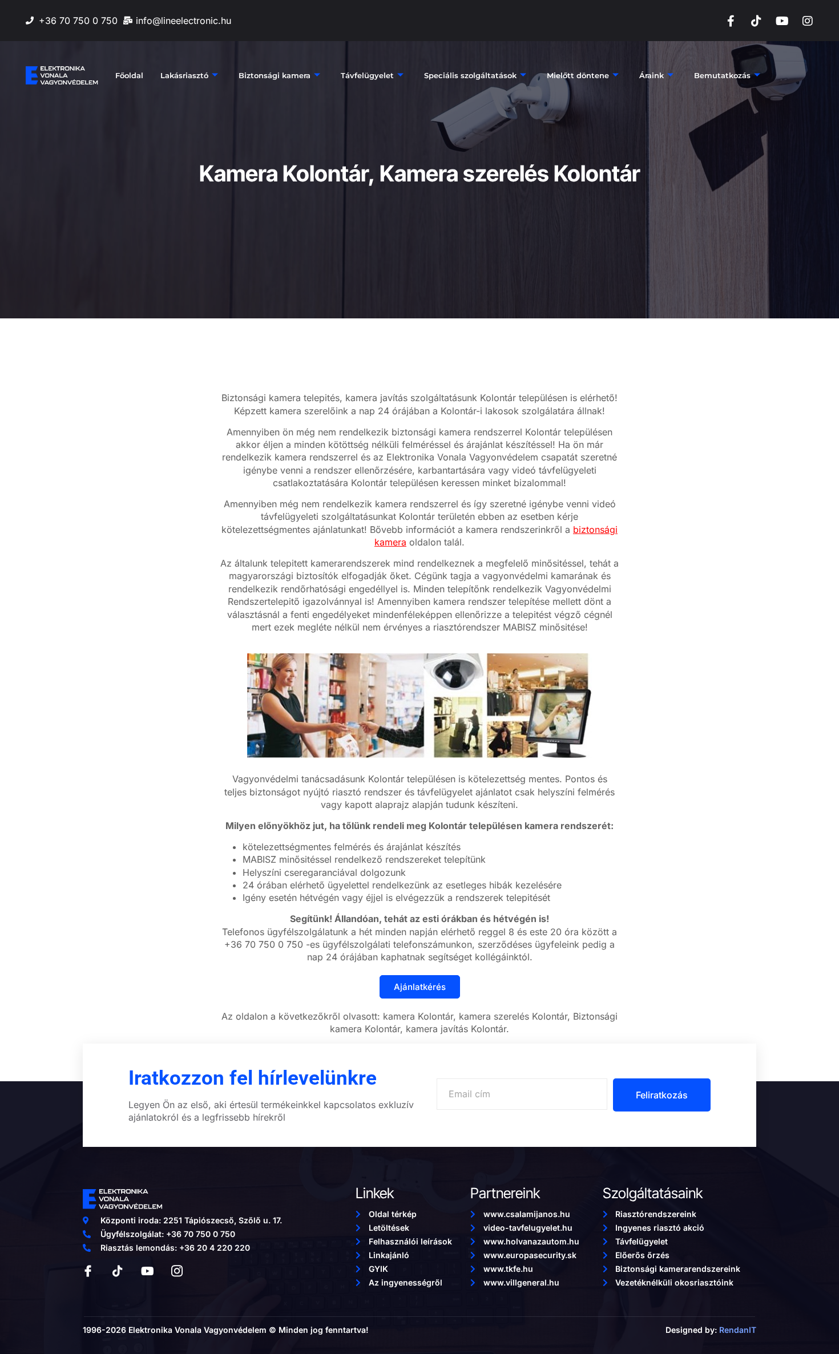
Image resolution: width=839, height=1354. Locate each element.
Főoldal (129, 75)
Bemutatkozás (722, 75)
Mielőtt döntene (578, 75)
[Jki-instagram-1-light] (177, 1271)
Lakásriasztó (184, 75)
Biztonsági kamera (274, 75)
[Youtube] (782, 21)
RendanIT (737, 1330)
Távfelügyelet (367, 75)
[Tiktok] (756, 21)
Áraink (651, 75)
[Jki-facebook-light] (87, 1271)
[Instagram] (807, 21)
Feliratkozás (662, 1095)
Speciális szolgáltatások (470, 75)
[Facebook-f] (730, 21)
